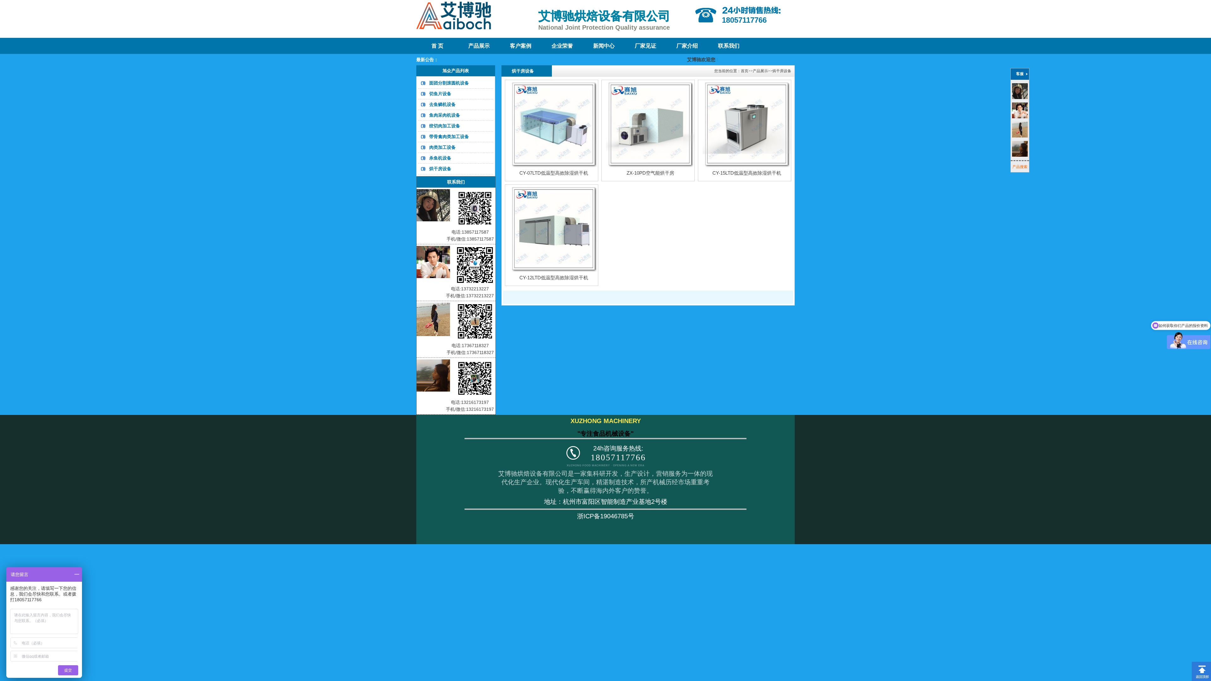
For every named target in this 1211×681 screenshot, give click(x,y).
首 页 (437, 46)
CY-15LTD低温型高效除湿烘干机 (746, 173)
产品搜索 (1019, 167)
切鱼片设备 (440, 93)
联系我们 (729, 46)
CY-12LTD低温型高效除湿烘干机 (553, 277)
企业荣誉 (562, 46)
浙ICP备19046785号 (605, 516)
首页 (744, 71)
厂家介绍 (687, 46)
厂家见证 (645, 46)
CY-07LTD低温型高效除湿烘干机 (553, 173)
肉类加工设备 (442, 147)
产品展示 (479, 46)
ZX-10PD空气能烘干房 (650, 173)
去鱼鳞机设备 (442, 104)
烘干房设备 (440, 168)
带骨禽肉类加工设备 (449, 136)
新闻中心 (604, 46)
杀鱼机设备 (440, 157)
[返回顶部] (1201, 664)
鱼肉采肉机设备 (444, 115)
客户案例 (520, 46)
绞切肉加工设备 (444, 125)
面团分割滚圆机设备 (449, 82)
